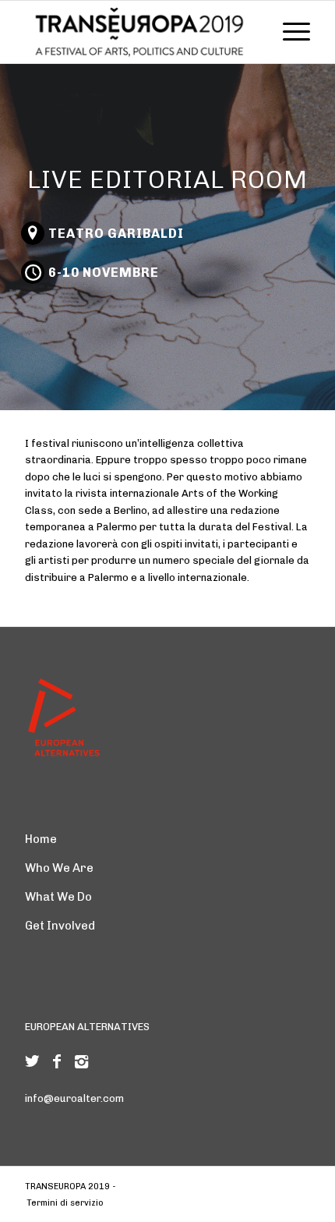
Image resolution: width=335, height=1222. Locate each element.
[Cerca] (252, 32)
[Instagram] (81, 1061)
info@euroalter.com (74, 1098)
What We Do (58, 897)
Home (41, 839)
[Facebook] (57, 1061)
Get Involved (60, 926)
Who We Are (59, 868)
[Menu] (288, 32)
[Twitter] (32, 1061)
